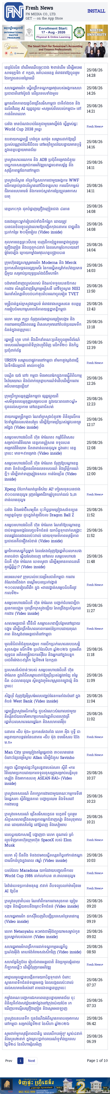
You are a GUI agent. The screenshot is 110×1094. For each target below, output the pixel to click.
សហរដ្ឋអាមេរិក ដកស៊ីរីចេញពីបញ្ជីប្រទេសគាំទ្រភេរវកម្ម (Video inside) (42, 919)
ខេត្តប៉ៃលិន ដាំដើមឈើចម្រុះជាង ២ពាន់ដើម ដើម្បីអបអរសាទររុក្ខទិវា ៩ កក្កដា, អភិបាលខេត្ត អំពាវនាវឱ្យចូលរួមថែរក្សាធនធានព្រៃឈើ (43, 73)
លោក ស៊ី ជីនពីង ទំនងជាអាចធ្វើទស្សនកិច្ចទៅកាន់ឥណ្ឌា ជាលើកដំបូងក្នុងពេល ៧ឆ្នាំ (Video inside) (43, 858)
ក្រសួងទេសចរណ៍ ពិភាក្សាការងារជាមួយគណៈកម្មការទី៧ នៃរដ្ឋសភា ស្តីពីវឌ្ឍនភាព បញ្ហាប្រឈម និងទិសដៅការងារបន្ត (43, 799)
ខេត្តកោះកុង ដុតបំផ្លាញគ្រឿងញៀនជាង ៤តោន (37, 209)
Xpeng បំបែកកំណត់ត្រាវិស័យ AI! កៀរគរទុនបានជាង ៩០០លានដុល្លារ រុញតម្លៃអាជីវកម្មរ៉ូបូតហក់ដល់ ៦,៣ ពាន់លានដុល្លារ (42, 495)
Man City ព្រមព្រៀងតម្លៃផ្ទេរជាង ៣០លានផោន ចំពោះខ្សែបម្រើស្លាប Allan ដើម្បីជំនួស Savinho (39, 755)
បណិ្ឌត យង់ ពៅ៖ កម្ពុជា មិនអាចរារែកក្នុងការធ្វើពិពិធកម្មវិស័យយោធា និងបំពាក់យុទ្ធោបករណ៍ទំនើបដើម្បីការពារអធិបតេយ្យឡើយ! (43, 381)
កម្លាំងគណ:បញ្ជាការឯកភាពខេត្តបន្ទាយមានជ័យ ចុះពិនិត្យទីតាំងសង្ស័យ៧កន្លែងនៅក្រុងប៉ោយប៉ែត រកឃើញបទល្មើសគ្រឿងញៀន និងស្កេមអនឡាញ (40, 1003)
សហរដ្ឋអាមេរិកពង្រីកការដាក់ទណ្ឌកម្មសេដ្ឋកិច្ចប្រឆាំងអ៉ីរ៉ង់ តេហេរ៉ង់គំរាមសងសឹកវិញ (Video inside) (43, 949)
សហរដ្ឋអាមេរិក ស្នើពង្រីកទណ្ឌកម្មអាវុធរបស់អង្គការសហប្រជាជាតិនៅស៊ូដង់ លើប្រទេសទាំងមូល (43, 91)
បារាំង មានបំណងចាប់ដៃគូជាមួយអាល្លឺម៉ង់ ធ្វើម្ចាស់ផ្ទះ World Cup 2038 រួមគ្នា (41, 126)
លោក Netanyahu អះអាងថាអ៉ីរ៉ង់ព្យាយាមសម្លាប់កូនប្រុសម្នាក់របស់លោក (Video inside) (42, 934)
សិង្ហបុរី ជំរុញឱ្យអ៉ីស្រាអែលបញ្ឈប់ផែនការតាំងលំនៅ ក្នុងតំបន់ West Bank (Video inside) (42, 698)
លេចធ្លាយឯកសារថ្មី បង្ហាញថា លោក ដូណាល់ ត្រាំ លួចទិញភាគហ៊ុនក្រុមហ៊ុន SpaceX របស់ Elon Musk (39, 840)
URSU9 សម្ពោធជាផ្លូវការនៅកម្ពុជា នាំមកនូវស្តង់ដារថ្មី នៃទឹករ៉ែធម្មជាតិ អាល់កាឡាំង (41, 363)
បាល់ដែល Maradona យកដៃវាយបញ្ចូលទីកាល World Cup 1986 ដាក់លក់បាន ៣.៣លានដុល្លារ (40, 873)
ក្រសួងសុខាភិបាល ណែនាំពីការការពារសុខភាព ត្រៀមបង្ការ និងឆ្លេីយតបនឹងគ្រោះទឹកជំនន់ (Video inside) (42, 904)
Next (31, 1060)
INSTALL (96, 11)
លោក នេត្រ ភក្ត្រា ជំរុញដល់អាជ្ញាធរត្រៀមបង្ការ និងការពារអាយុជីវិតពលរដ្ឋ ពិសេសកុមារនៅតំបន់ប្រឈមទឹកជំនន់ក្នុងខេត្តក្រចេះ (43, 325)
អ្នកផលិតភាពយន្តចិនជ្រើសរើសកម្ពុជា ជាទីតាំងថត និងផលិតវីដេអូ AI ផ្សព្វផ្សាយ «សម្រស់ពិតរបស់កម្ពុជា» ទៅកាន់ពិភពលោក (43, 109)
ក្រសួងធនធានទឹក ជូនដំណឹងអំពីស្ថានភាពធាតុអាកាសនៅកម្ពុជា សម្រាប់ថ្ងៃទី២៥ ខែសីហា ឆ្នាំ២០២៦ (42, 1021)
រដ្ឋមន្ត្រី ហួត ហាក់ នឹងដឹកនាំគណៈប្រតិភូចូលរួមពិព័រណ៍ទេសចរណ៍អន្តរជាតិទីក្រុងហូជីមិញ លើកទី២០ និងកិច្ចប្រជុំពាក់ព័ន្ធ (42, 345)
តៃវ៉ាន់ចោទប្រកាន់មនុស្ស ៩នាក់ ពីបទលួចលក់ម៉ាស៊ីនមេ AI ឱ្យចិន (43, 888)
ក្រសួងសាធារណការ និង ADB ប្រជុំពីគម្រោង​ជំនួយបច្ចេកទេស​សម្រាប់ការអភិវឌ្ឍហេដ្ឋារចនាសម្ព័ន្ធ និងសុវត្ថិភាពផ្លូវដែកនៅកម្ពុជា (40, 165)
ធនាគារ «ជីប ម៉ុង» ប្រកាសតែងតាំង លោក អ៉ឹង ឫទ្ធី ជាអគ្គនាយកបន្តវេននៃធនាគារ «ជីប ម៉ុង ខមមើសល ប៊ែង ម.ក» (42, 737)
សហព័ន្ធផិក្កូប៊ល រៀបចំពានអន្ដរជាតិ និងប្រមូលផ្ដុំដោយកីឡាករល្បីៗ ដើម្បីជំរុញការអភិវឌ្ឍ (42, 964)
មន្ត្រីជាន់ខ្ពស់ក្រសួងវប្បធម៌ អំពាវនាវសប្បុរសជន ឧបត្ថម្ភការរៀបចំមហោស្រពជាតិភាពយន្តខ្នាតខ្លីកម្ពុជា (43, 306)
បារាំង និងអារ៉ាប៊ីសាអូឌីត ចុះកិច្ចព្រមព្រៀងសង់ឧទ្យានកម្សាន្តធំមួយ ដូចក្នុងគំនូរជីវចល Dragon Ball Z (41, 512)
